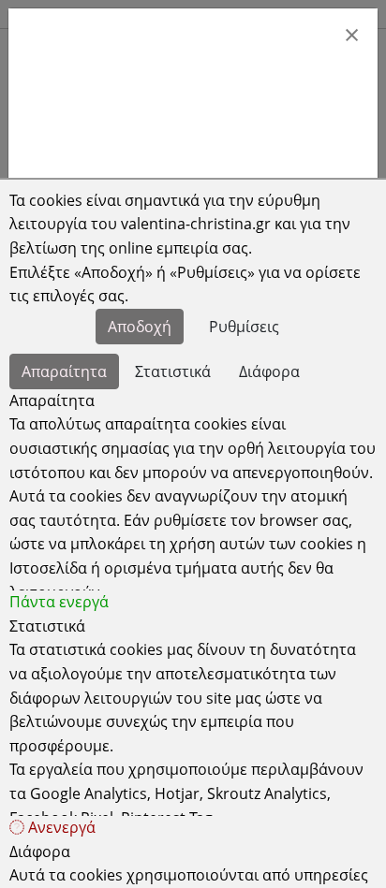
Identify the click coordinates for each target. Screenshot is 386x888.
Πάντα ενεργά (59, 601)
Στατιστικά (173, 371)
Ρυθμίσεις (244, 326)
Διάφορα (269, 371)
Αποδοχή (139, 326)
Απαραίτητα (64, 371)
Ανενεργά (60, 827)
